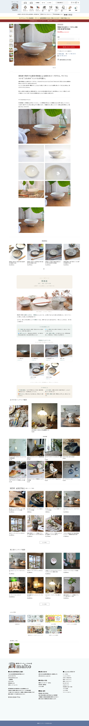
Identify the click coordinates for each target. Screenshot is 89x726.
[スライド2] (43, 436)
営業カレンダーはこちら (12, 685)
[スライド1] (42, 436)
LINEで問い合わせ (63, 55)
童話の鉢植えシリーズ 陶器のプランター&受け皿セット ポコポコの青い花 (35, 534)
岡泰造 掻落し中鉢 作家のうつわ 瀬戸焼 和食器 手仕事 (35, 262)
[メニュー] (78, 3)
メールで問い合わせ (71, 53)
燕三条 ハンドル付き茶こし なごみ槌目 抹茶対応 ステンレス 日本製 (17, 509)
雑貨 (70, 10)
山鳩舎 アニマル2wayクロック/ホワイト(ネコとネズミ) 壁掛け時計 (53, 571)
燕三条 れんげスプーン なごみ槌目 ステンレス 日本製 (35, 509)
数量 (58, 37)
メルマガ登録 (65, 688)
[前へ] (9, 419)
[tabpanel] (53, 256)
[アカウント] (74, 2)
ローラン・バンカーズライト (15, 595)
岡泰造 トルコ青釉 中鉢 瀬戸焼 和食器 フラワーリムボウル (53, 262)
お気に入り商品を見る (67, 677)
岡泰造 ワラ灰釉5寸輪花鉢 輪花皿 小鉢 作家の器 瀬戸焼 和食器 (17, 262)
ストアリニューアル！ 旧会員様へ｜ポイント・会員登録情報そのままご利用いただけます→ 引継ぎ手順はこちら (44, 18)
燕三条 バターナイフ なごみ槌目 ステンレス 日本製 (53, 509)
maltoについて (66, 685)
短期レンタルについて (67, 679)
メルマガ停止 (65, 690)
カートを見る (65, 674)
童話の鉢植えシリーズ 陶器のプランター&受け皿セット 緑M (71, 595)
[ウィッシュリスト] (72, 2)
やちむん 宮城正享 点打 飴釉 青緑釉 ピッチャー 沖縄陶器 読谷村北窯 (71, 534)
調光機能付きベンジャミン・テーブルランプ (35, 595)
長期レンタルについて (67, 681)
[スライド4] (46, 436)
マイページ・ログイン (67, 692)
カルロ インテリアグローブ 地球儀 (71, 570)
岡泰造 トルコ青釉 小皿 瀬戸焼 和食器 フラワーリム (72, 262)
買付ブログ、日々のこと (46, 14)
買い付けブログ (66, 683)
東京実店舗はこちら (58, 14)
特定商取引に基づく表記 (67, 686)
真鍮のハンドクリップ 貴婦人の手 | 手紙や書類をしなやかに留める (53, 534)
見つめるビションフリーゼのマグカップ (72, 509)
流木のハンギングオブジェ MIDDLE (16, 533)
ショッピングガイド (67, 675)
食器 (76, 10)
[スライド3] (45, 436)
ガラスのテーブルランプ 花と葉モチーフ (53, 595)
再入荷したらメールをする (69, 47)
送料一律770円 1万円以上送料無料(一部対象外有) (29, 14)
